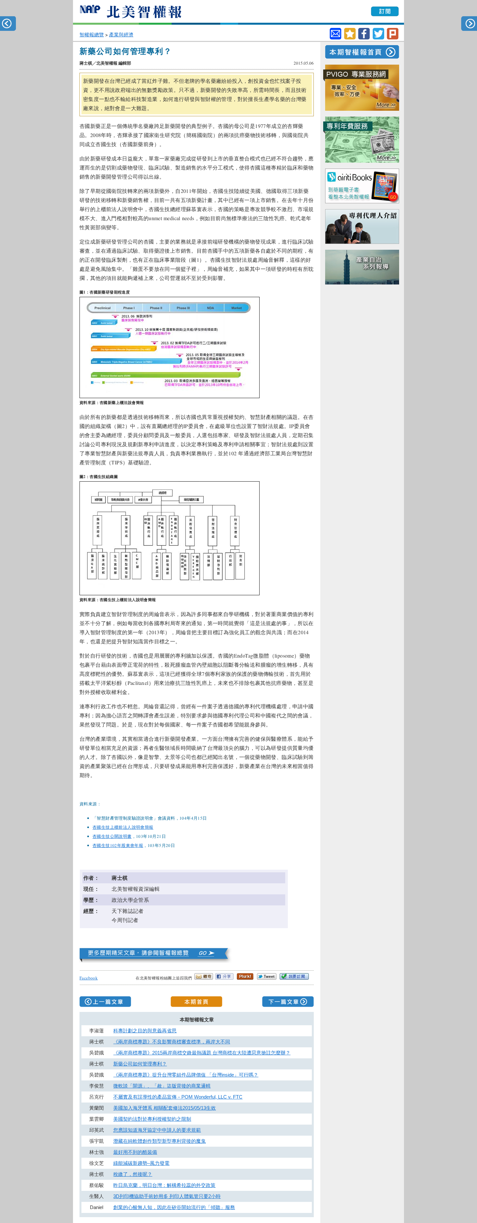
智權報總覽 (92, 34)
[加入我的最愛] (350, 38)
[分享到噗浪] (392, 38)
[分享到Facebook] (364, 38)
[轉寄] (335, 34)
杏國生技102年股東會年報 (117, 845)
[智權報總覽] (156, 960)
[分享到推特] (378, 38)
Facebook (89, 978)
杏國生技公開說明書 (112, 836)
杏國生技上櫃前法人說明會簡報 (122, 827)
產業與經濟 (121, 34)
